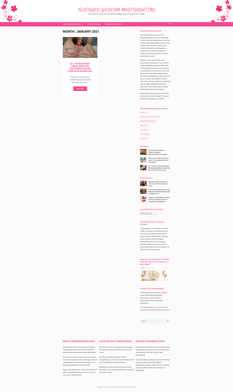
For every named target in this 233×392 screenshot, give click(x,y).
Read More (80, 88)
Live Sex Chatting (94, 24)
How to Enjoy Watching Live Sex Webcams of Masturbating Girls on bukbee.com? (159, 192)
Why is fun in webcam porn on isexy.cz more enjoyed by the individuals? (158, 160)
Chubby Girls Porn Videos (72, 24)
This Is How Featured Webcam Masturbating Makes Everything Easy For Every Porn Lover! (159, 168)
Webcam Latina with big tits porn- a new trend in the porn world (158, 184)
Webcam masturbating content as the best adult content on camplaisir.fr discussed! (159, 199)
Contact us (144, 138)
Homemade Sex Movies (114, 24)
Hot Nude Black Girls (160, 307)
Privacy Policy (145, 134)
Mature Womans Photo (148, 121)
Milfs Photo (144, 125)
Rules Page (144, 130)
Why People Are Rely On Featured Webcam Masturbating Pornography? (157, 152)
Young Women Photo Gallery (150, 117)
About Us (143, 112)
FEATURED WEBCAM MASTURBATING (116, 9)
